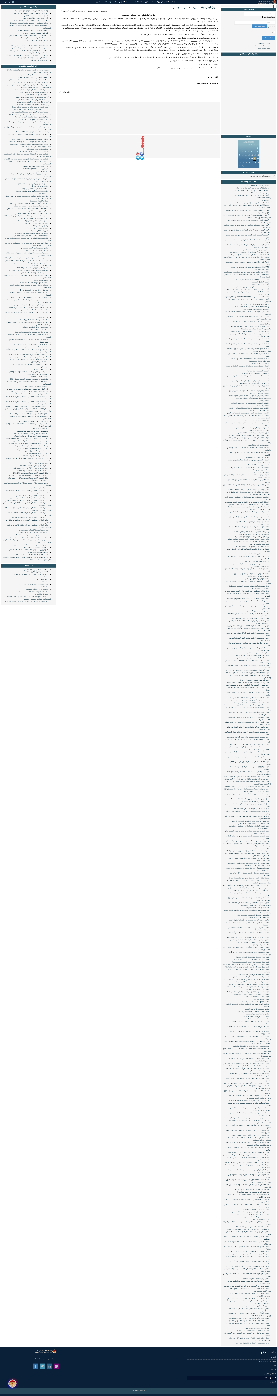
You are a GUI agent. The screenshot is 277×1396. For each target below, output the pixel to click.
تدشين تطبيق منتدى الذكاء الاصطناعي (34, 248)
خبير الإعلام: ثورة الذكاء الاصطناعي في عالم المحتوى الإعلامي (247, 683)
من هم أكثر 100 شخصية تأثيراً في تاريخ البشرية (252, 1190)
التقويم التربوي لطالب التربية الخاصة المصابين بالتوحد (249, 408)
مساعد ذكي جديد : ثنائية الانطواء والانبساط (32, 431)
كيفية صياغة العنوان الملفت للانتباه (35, 387)
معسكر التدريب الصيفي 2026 (37, 454)
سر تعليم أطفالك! (262, 848)
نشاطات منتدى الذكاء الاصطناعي (256, 1217)
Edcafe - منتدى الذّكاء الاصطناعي (36, 95)
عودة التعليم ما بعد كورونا (39, 362)
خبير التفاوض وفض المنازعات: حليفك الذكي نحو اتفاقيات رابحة (246, 705)
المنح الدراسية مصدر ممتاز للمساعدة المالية (252, 522)
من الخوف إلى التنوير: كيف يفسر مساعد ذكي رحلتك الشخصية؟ (246, 1163)
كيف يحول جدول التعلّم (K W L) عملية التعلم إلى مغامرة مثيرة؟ (246, 965)
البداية (46, 577)
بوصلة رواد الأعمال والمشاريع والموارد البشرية (31, 233)
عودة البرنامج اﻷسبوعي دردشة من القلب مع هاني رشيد (28, 359)
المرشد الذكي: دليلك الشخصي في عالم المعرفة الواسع (249, 505)
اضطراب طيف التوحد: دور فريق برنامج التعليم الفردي (250, 331)
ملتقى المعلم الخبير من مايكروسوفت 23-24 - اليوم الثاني (28, 478)
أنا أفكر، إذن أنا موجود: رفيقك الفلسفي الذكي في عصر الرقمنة (247, 289)
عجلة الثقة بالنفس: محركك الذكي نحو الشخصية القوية (249, 878)
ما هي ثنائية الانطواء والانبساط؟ (257, 1014)
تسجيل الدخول (268, 38)
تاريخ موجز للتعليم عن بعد (259, 544)
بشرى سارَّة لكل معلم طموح (37, 231)
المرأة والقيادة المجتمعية (39, 201)
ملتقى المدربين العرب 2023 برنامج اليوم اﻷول (32, 471)
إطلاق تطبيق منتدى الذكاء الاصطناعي (255, 304)
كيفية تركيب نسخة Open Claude (257, 997)
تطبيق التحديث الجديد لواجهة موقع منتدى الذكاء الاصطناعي (26, 261)
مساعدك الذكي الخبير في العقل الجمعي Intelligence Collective (26, 439)
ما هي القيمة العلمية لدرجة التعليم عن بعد (253, 1012)
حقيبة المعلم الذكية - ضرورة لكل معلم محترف (252, 656)
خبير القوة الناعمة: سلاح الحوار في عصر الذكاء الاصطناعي (248, 745)
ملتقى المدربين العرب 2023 (38, 463)
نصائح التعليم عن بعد (261, 1219)
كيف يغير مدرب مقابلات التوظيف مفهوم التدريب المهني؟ (248, 984)
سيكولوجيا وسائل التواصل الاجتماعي (35, 327)
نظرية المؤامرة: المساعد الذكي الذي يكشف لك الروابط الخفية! (246, 1254)
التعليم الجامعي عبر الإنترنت (259, 393)
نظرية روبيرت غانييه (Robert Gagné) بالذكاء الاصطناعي (28, 550)
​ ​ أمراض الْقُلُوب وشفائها (260, 193)
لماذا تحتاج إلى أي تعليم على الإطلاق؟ (255, 1002)
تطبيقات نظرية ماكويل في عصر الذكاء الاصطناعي (251, 564)
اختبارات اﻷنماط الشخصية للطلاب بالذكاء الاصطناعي (29, 139)
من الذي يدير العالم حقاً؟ (39, 481)
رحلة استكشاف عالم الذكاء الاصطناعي (34, 310)
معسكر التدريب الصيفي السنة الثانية (35, 456)
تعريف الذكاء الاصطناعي (260, 567)
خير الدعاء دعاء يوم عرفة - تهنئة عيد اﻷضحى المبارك (29, 298)
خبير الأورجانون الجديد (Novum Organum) (254, 680)
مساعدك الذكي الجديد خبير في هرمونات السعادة (31, 436)
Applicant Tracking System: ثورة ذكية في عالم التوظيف (249, 252)
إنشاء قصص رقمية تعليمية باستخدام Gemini (31, 117)
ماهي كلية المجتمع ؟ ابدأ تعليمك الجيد (255, 1019)
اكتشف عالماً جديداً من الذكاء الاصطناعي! (33, 152)
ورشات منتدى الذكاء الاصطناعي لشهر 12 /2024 (31, 555)
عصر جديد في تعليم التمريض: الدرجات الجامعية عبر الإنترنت (247, 888)
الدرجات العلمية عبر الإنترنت (259, 430)
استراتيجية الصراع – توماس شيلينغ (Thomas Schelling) (28, 142)
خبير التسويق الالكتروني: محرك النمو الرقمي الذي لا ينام (249, 703)
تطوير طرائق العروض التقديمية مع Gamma (32, 268)
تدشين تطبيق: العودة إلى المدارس (36, 251)
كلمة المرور (271, 27)
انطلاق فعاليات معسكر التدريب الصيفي (34, 218)
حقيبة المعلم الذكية (41, 280)
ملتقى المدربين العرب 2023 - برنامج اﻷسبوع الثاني (30, 468)
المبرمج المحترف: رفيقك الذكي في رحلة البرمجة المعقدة (248, 490)
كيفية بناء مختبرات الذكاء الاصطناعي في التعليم (251, 994)
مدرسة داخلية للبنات (261, 1076)
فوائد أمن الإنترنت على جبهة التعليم (256, 918)
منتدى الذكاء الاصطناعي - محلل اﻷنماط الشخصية (30, 518)
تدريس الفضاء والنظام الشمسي (257, 554)
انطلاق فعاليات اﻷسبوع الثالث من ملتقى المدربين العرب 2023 (26, 216)
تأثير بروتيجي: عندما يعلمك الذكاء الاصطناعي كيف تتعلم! (248, 539)
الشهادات (44, 582)
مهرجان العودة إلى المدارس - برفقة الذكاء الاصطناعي (29, 538)
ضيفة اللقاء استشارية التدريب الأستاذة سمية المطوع (28, 340)
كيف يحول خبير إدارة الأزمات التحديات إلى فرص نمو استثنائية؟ (247, 967)
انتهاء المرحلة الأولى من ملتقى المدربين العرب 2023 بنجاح (27, 209)
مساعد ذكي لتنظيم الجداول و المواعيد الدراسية (31, 434)
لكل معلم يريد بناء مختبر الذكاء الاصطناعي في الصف (29, 392)
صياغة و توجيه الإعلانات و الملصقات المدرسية (31, 332)
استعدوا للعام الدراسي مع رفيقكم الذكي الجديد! (31, 574)
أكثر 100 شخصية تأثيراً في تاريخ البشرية (34, 75)
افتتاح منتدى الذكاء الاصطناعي (37, 149)
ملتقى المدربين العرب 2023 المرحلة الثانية (33, 466)
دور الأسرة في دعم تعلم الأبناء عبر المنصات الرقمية (250, 821)
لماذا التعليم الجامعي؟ (260, 999)
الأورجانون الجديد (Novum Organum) (35, 169)
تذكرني (271, 32)
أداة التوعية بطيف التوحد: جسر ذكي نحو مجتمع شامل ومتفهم (246, 272)
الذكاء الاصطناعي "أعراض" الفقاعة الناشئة (33, 77)
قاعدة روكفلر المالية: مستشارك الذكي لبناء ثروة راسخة (249, 920)
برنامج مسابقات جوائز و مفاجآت (36, 228)
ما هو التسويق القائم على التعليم (257, 1009)
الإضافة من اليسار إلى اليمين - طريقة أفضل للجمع (250, 381)
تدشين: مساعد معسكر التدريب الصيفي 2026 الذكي (29, 82)
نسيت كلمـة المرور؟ (264, 43)
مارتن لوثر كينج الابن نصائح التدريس (256, 1017)
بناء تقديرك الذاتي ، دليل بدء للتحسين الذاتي (253, 534)
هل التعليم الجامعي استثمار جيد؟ (257, 1328)
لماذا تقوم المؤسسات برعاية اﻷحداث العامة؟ (32, 394)
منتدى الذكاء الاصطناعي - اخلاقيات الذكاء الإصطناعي (29, 498)
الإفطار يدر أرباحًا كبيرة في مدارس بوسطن (254, 383)
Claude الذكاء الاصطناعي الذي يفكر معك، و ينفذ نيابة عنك (248, 255)
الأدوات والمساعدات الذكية (259, 364)
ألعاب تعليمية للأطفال (260, 285)
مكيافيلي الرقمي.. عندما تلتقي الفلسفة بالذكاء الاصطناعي (248, 1153)
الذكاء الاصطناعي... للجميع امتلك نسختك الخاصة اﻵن (249, 435)
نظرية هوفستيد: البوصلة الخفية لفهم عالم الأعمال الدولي (248, 1299)
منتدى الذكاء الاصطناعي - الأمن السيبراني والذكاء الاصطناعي (26, 500)
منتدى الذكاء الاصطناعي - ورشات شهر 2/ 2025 (31, 90)
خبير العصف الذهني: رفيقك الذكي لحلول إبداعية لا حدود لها (248, 737)
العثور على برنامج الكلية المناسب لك (255, 465)
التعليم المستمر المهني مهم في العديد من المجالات (250, 403)
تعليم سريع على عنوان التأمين (258, 576)
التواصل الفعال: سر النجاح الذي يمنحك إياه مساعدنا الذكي (248, 413)
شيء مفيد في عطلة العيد (39, 330)
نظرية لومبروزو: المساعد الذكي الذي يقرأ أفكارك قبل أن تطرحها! (246, 1286)
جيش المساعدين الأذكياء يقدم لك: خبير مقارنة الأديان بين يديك (246, 626)
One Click (142, 1390)
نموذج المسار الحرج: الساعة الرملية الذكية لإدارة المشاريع (248, 1321)
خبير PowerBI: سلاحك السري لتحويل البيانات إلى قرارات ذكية (247, 670)
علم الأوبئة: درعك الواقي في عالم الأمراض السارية (251, 890)
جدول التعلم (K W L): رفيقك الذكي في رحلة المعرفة (250, 618)
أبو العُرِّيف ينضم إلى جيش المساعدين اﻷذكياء (32, 97)
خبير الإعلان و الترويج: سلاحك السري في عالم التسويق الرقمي (247, 685)
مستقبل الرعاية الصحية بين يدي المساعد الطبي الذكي (249, 1118)
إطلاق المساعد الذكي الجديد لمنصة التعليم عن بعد (30, 112)
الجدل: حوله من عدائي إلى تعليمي (257, 421)
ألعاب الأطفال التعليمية (260, 282)
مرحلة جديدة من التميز (40, 429)
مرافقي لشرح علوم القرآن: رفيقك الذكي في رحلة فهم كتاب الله (246, 1083)
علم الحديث (44, 587)
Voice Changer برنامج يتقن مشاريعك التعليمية (252, 191)
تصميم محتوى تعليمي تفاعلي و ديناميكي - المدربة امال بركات (26, 258)
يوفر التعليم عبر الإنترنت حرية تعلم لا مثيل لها (252, 1343)
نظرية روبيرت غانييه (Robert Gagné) (256, 1279)
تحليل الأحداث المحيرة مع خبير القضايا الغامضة (252, 547)
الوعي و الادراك (263, 524)
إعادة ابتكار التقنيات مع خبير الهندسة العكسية (252, 307)
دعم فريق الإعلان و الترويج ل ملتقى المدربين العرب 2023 (28, 305)
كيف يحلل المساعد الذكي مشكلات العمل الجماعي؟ (250, 960)
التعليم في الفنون (262, 406)
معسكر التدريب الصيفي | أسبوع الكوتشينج (32, 449)
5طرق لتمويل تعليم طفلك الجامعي (256, 250)
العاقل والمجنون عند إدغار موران (257, 458)
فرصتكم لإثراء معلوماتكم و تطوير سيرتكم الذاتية (30, 364)
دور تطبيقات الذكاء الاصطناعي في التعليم (253, 824)
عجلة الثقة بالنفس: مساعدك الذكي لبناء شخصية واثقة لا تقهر (246, 885)
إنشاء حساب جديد (264, 48)
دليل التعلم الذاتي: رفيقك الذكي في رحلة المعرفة (251, 809)
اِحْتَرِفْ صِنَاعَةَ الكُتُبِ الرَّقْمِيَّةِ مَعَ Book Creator (32, 132)
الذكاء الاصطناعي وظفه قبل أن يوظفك (34, 189)
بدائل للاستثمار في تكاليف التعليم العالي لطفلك (251, 532)
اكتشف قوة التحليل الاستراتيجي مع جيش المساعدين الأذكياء (26, 159)
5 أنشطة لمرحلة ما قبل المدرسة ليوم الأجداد (253, 188)
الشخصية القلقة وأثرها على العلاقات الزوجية (32, 191)
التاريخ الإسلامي (42, 579)
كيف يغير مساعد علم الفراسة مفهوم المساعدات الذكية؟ (248, 987)
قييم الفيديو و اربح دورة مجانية (37, 374)
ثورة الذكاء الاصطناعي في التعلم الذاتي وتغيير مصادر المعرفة (247, 591)
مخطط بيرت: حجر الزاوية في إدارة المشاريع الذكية (251, 1046)
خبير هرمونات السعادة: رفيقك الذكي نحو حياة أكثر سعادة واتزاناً (246, 789)
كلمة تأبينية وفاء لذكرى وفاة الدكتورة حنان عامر (252, 942)
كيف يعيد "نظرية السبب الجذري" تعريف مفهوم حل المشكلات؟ (246, 980)
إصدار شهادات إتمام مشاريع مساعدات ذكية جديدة (30, 107)
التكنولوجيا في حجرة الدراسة (259, 411)
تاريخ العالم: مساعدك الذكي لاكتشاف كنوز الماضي (251, 542)
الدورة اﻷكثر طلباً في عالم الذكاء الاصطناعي (253, 433)
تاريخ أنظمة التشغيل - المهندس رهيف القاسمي (31, 236)
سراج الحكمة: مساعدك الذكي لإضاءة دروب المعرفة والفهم (247, 851)
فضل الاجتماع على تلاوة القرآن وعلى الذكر (33, 592)
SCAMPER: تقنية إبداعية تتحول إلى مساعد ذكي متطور (250, 267)
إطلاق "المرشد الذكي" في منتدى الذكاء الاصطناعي (30, 110)
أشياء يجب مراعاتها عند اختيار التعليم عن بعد (252, 280)
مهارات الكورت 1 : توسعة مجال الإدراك (255, 1210)
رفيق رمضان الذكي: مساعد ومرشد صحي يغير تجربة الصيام (247, 841)
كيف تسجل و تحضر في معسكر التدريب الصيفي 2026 (29, 379)
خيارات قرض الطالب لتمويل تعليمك (256, 792)
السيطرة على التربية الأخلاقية (258, 445)
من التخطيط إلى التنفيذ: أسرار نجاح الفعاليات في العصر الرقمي (246, 1155)
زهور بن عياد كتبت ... (41, 317)
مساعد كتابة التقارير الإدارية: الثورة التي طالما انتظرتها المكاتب (246, 1101)
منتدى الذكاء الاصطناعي (39, 488)
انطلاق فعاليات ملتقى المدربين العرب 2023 (32, 221)
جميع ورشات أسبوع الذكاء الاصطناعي (34, 273)
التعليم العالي (264, 401)
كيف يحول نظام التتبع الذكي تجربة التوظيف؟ (253, 975)
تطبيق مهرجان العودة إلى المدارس (256, 562)
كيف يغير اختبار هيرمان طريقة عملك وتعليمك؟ (252, 982)
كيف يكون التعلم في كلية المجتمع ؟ (35, 570)
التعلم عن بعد (263, 200)
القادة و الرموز (43, 194)
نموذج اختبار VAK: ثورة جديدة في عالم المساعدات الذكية (249, 1318)
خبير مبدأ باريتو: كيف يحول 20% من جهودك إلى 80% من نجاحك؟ (246, 777)
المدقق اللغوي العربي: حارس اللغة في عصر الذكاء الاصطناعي (247, 502)
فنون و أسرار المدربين (40, 369)
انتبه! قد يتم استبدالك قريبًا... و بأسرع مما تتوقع (31, 206)
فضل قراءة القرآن (41, 594)
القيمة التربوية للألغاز (261, 473)
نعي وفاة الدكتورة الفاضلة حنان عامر (256, 1306)
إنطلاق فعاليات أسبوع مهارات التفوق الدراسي (31, 120)
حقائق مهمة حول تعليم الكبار (258, 653)
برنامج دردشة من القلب (40, 226)
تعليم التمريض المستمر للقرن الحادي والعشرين (251, 574)
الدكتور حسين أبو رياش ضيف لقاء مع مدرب (32, 184)
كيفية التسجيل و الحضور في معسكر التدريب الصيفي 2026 (247, 992)
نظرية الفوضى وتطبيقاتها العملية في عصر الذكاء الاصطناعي (247, 1252)
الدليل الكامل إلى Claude (39, 186)
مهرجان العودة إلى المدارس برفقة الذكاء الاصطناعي (250, 1212)
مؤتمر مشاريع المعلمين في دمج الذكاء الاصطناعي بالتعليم (27, 406)
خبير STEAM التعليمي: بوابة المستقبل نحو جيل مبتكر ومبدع (247, 673)
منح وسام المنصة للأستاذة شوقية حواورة (33, 533)
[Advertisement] (138, 118)
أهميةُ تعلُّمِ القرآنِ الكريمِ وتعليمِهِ (36, 572)
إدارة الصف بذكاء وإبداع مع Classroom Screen (32, 105)
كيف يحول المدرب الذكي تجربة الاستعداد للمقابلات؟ (250, 962)
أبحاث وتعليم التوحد (261, 270)
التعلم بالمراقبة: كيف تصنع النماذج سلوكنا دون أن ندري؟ (248, 391)
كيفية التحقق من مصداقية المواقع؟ (256, 989)
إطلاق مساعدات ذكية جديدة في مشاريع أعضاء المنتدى (28, 115)
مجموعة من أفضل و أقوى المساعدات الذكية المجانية (29, 414)
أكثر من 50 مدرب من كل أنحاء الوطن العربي (32, 102)
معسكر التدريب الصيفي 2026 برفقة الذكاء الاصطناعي (249, 1135)
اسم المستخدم (269, 17)
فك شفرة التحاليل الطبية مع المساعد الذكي (253, 915)
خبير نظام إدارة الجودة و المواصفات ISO (34, 290)
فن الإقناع (44, 367)
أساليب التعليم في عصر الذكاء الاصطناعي (33, 100)
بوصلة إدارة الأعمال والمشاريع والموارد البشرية (252, 537)
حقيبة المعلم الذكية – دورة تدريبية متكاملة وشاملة (250, 658)
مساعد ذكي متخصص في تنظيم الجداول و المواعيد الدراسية (26, 602)
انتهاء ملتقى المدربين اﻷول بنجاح (36, 211)
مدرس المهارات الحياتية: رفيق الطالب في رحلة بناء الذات (248, 1074)
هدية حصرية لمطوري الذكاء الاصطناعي (34, 92)
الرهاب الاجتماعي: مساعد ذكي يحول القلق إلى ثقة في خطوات (247, 438)
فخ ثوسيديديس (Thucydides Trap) (256, 908)
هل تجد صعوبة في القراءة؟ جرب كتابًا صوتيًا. (253, 1331)
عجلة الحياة (44, 342)
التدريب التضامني (42, 171)
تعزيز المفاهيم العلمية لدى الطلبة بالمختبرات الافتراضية (28, 270)
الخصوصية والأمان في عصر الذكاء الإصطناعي (252, 428)
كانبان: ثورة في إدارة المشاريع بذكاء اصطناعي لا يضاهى (249, 940)
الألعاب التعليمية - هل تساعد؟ (258, 371)
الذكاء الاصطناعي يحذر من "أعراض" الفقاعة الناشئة (250, 203)
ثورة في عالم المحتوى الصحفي (258, 611)
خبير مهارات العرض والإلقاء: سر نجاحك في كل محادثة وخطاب (246, 787)
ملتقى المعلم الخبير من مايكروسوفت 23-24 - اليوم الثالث (27, 476)
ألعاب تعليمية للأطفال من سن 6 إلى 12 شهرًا (252, 287)
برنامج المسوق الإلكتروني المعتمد (36, 223)
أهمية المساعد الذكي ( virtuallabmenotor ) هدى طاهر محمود (247, 297)
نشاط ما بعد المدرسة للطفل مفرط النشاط (253, 1215)
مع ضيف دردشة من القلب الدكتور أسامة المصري (30, 441)
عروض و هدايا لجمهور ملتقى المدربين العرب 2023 (30, 345)
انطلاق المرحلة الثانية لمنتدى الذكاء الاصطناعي (31, 214)
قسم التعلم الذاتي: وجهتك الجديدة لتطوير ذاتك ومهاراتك (248, 937)
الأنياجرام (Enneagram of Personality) (255, 374)
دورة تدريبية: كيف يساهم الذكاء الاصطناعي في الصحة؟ (28, 308)
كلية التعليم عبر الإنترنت (260, 945)
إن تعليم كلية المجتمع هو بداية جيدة (256, 309)
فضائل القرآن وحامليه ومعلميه (37, 589)
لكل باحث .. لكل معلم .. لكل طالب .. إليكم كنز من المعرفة (27, 389)
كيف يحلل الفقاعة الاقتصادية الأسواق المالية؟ (252, 957)
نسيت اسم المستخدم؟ (262, 46)
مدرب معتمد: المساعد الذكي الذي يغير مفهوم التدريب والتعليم (246, 1064)
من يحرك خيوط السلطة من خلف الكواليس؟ (253, 1192)
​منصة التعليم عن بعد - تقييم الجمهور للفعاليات (30, 535)
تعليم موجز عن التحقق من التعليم (256, 579)
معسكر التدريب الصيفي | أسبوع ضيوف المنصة (31, 451)
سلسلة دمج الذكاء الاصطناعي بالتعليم (34, 320)
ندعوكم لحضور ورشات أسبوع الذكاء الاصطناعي (31, 545)
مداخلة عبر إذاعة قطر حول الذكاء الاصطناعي (32, 421)
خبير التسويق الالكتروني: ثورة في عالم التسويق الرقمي (250, 700)
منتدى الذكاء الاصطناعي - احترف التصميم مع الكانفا (29, 496)
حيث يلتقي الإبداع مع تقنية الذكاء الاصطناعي (32, 283)
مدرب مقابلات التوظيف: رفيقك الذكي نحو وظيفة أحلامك (248, 1066)
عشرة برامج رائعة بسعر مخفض (36, 347)
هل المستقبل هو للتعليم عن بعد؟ (36, 552)
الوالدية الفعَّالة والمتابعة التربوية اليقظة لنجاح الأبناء (29, 204)
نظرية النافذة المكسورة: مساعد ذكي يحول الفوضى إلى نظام (247, 1266)
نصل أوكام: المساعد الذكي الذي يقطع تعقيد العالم (250, 1227)
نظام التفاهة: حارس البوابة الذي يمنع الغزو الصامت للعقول (247, 1229)
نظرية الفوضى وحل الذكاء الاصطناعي (35, 547)
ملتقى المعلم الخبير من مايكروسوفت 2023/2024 (30, 473)
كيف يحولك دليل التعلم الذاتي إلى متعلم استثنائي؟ (251, 977)
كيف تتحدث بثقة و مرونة (39, 377)
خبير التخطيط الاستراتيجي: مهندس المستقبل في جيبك (249, 698)
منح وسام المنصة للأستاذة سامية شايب (33, 530)
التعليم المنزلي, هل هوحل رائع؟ (258, 186)
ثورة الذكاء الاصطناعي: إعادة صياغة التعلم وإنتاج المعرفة (248, 599)
